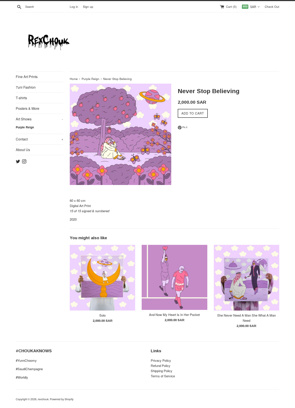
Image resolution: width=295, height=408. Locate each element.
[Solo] (102, 277)
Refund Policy (160, 365)
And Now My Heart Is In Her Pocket (174, 314)
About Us (23, 149)
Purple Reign (25, 127)
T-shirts (21, 97)
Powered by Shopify (61, 399)
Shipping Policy (161, 370)
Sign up (88, 7)
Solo (102, 315)
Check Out (272, 7)
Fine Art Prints (27, 76)
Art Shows (39, 118)
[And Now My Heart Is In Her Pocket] (174, 277)
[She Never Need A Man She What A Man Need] (246, 277)
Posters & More (27, 108)
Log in (74, 7)
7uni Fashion (26, 87)
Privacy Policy (161, 360)
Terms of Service (163, 376)
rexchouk (43, 399)
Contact (39, 139)
